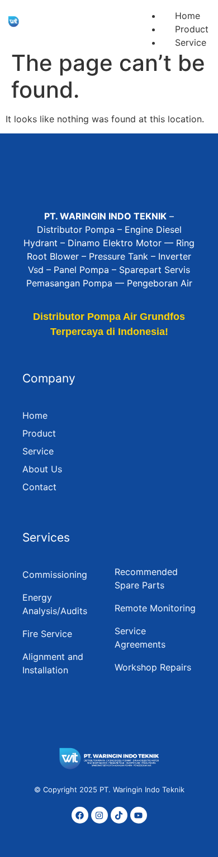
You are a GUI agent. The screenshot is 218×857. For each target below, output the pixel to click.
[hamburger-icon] (196, 4)
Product (191, 29)
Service (190, 42)
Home (187, 15)
